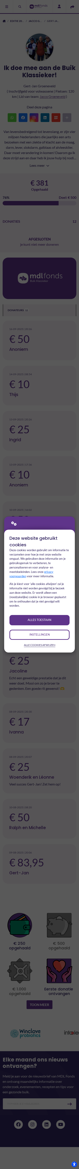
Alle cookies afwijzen (39, 645)
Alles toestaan (39, 620)
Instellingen (39, 634)
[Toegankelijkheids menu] (74, 1164)
